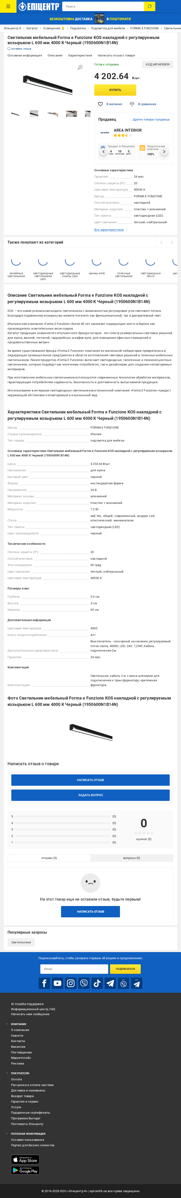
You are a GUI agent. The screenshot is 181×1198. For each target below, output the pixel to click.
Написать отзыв (90, 780)
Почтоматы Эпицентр (27, 1124)
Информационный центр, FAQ (33, 1009)
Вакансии (18, 1046)
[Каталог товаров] (8, 6)
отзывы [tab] (47, 858)
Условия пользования (27, 1140)
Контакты (18, 1041)
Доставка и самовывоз (28, 1090)
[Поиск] (149, 6)
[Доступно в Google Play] (25, 1170)
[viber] (84, 983)
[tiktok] (97, 983)
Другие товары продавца (151, 119)
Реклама (17, 1063)
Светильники (21, 942)
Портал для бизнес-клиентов (32, 1145)
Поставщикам (21, 1052)
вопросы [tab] (129, 858)
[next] (171, 242)
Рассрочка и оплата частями (32, 1085)
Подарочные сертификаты (30, 1112)
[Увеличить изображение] (80, 67)
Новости (17, 1035)
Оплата (16, 1079)
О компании (20, 1030)
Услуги (16, 1107)
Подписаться (125, 968)
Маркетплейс (21, 1058)
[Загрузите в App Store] (25, 1159)
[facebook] (44, 983)
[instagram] (70, 983)
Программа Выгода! (25, 1118)
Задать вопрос (90, 795)
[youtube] (57, 983)
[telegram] (110, 983)
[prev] (161, 242)
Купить (115, 90)
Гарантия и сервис (24, 1101)
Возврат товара (22, 1096)
